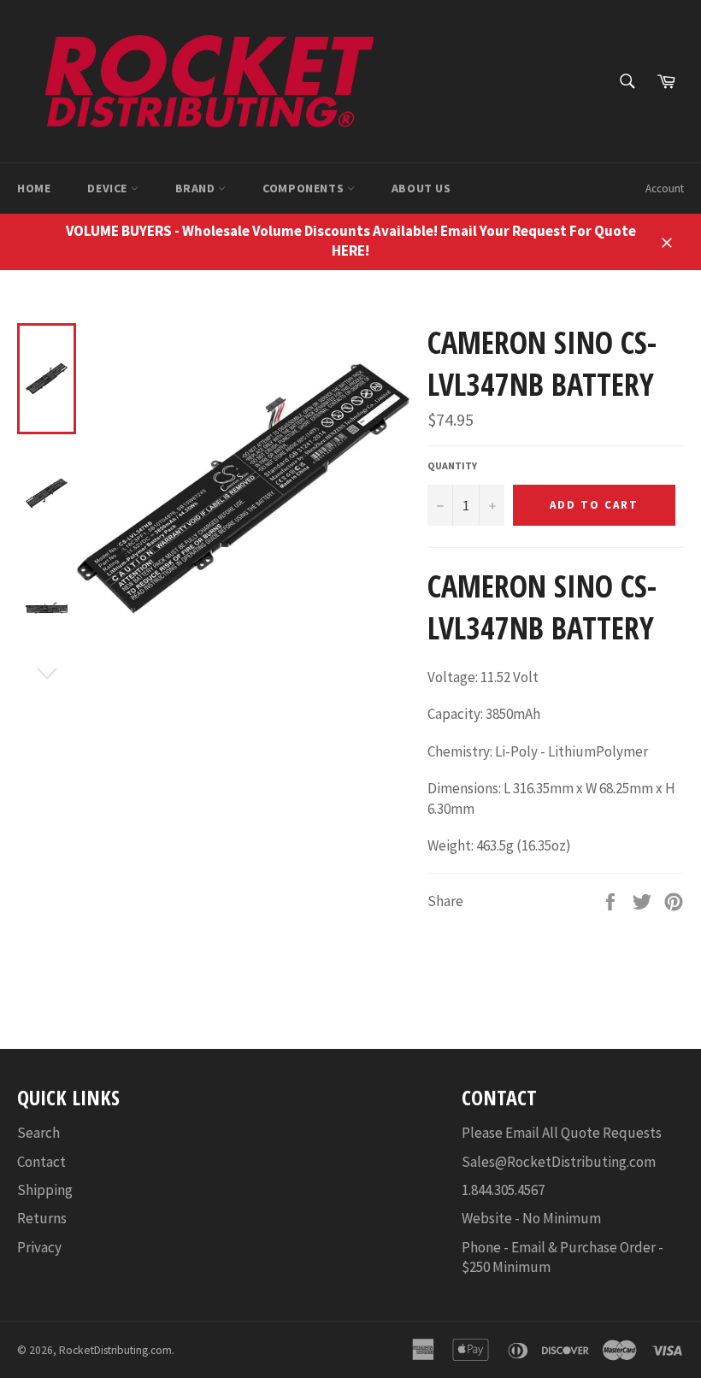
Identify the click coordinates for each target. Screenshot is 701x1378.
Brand (197, 188)
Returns (42, 1218)
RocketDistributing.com (115, 1350)
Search (38, 1132)
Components (304, 188)
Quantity (452, 465)
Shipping (45, 1190)
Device (108, 188)
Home (33, 188)
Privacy (39, 1247)
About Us (421, 188)
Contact (41, 1161)
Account (664, 188)
